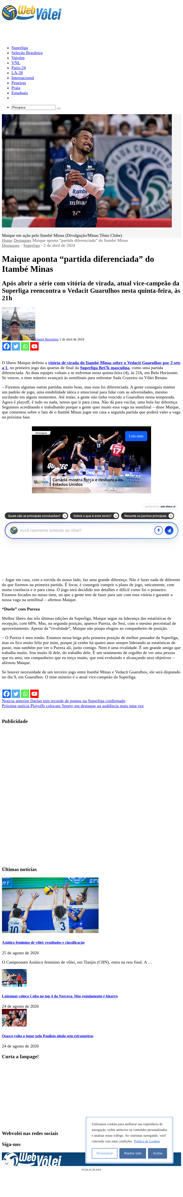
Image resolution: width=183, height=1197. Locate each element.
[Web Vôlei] (31, 18)
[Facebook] (6, 346)
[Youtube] (34, 346)
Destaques (22, 240)
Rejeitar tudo (133, 1153)
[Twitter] (16, 346)
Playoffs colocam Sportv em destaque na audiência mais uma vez (73, 705)
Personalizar (105, 1153)
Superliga (31, 245)
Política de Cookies (147, 1141)
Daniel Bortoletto (47, 339)
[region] (129, 1140)
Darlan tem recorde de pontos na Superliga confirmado (63, 700)
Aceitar (158, 1153)
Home (7, 240)
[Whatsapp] (25, 346)
